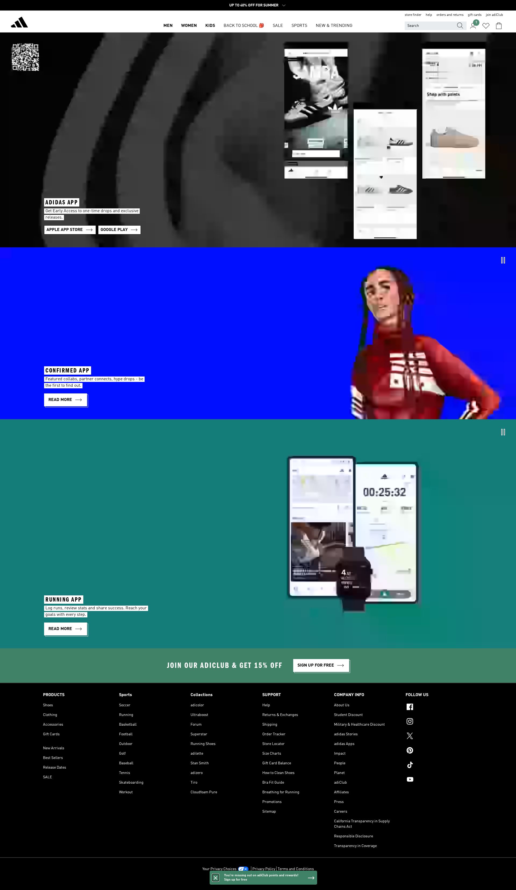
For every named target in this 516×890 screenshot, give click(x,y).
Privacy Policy (263, 869)
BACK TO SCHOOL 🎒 (244, 26)
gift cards (475, 15)
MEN (168, 26)
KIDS (210, 26)
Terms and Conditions (296, 869)
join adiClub (494, 15)
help (429, 15)
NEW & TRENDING (334, 26)
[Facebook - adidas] (439, 707)
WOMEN (189, 26)
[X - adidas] (439, 736)
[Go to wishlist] (485, 25)
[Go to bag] (498, 25)
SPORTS (299, 26)
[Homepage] (19, 23)
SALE (278, 26)
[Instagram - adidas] (439, 722)
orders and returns (450, 15)
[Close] (215, 877)
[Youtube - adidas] (439, 780)
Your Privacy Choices (219, 869)
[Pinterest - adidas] (439, 751)
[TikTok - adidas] (439, 765)
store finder (413, 15)
